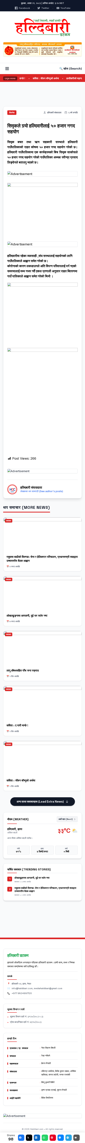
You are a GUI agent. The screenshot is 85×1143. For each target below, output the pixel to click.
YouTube (65, 8)
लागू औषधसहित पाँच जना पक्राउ (23, 670)
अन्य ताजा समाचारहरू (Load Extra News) (40, 801)
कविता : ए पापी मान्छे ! (17, 725)
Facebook (24, 8)
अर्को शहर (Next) (66, 819)
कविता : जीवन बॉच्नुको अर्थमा (40, 78)
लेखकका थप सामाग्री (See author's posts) (41, 491)
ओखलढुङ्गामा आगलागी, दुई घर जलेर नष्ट (27, 615)
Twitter (45, 8)
